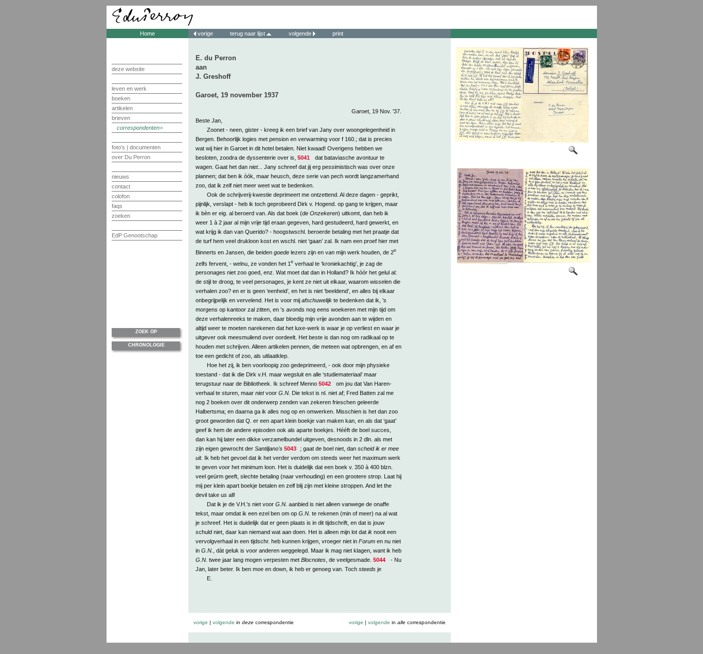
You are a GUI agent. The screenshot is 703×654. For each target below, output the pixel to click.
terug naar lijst (248, 33)
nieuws (120, 177)
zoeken (121, 216)
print (337, 33)
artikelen (122, 108)
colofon (121, 196)
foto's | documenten (136, 147)
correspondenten (138, 128)
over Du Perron (131, 157)
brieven (121, 118)
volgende (300, 33)
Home (147, 33)
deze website (128, 69)
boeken (121, 98)
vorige (205, 33)
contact (121, 186)
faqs (117, 206)
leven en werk (129, 88)
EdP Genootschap (134, 235)
